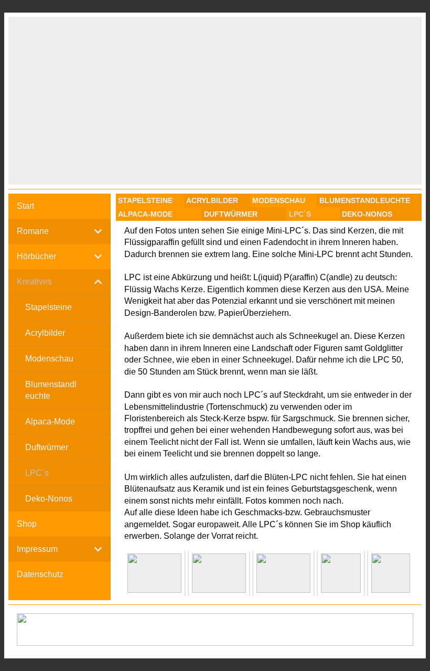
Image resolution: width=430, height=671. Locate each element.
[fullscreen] (154, 572)
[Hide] (98, 281)
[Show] (98, 231)
